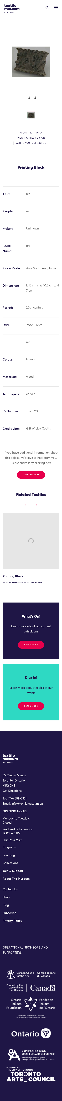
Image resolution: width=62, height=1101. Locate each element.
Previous (27, 505)
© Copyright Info (31, 133)
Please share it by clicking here (31, 463)
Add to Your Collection (31, 143)
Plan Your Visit (12, 840)
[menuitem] (31, 849)
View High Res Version (31, 138)
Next (35, 505)
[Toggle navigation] (47, 7)
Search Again (31, 475)
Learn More (31, 645)
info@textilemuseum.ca (27, 803)
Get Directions (12, 791)
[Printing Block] (31, 541)
